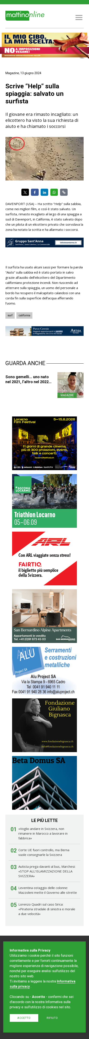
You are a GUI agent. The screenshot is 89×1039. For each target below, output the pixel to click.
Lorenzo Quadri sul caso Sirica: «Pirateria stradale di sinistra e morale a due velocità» (46, 909)
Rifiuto (52, 1017)
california (24, 315)
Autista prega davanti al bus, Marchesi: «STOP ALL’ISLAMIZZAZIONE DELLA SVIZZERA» (46, 871)
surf (10, 315)
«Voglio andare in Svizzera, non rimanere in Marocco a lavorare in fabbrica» (43, 833)
